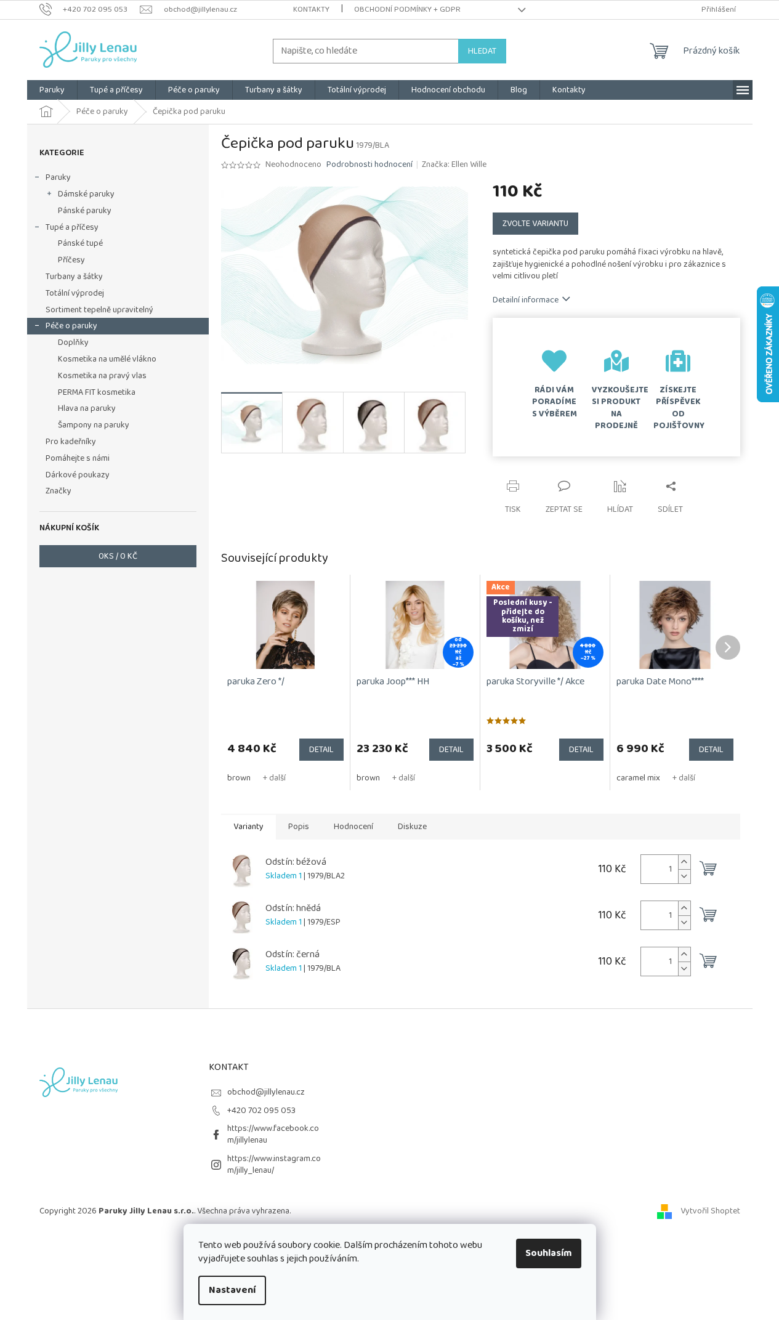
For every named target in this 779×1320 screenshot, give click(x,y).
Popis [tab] (298, 826)
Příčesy (71, 260)
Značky (58, 491)
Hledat (482, 51)
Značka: (454, 164)
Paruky (58, 177)
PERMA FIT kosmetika (96, 392)
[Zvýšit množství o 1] (684, 862)
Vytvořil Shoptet (710, 1211)
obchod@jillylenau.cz (266, 1092)
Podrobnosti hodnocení (369, 165)
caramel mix (638, 778)
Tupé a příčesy (72, 227)
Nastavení (232, 1290)
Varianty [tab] (248, 826)
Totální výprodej (75, 293)
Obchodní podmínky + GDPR (407, 9)
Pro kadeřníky (71, 441)
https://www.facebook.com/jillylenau (273, 1134)
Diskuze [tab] (412, 826)
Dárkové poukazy (78, 475)
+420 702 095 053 (261, 1110)
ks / (118, 556)
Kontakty (311, 9)
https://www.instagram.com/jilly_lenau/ (274, 1164)
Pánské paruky (84, 210)
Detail (321, 749)
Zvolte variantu (535, 223)
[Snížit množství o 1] (684, 876)
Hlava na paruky (87, 408)
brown (239, 778)
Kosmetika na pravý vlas (102, 376)
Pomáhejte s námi (78, 458)
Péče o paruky (71, 326)
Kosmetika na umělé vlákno (107, 359)
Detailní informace (526, 300)
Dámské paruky (86, 194)
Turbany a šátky (74, 276)
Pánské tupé (80, 243)
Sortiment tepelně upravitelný (99, 310)
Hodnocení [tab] (353, 826)
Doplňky (73, 342)
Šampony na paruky (93, 425)
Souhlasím (548, 1253)
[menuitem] (52, 90)
